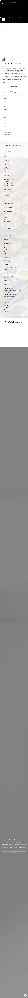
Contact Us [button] (14, 852)
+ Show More (5, 82)
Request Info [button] (14, 86)
